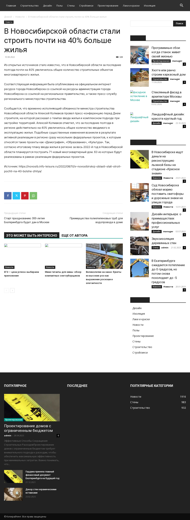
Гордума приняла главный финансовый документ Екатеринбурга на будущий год (42, 475)
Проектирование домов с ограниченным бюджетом (28, 428)
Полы (59, 5)
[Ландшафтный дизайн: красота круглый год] (139, 121)
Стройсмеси (86, 5)
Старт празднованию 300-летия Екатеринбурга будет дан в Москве (26, 220)
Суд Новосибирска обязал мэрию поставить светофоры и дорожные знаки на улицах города (168, 193)
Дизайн (47, 5)
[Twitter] (16, 195)
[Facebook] (8, 195)
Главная (11, 5)
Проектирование (108, 5)
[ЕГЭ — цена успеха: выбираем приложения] (22, 256)
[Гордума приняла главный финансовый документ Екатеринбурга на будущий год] (13, 476)
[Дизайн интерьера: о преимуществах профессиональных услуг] (139, 221)
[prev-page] (6, 290)
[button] (181, 6)
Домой (8, 16)
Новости (20, 16)
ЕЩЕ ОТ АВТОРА (75, 235)
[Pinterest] (25, 195)
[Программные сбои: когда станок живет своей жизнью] (139, 55)
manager (177, 60)
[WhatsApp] (33, 195)
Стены (71, 5)
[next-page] (12, 290)
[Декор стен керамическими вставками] (13, 494)
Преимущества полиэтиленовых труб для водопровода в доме (96, 220)
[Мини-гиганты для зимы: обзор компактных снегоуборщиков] (63, 256)
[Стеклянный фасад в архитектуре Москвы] (139, 99)
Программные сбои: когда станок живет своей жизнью (166, 52)
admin (164, 247)
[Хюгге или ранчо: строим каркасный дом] (139, 77)
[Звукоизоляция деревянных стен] (139, 246)
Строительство (29, 5)
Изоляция (149, 5)
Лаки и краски (131, 5)
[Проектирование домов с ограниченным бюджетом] (32, 407)
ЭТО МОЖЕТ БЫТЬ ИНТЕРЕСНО (31, 235)
